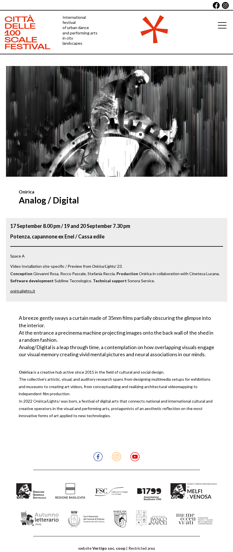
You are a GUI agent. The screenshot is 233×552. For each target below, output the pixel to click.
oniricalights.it (22, 291)
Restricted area (141, 548)
